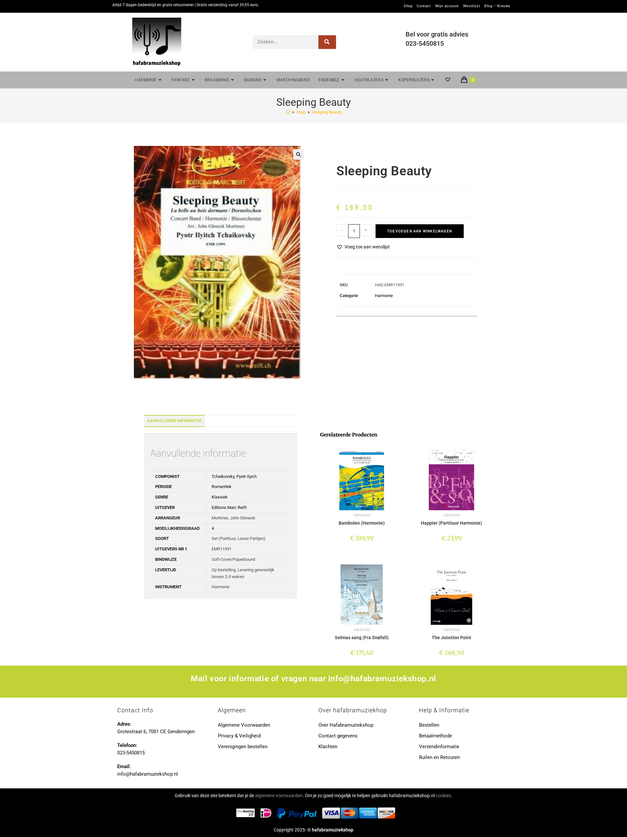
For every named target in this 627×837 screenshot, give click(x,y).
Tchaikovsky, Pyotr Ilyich (234, 476)
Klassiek (220, 497)
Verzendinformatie (439, 747)
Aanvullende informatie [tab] (174, 420)
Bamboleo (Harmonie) (362, 523)
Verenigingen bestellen (242, 747)
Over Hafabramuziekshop (345, 725)
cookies (443, 795)
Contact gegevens (338, 736)
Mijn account (447, 6)
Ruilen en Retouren (439, 757)
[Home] (288, 112)
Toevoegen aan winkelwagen (419, 231)
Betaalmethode (435, 736)
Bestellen (429, 725)
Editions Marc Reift (229, 507)
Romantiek (222, 486)
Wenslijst (471, 6)
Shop (408, 6)
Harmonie (384, 295)
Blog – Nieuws (497, 6)
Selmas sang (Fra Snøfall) (362, 637)
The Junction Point (451, 637)
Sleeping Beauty (327, 112)
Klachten (327, 747)
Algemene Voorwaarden (244, 725)
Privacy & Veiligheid (239, 736)
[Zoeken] (327, 42)
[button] (298, 154)
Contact (424, 6)
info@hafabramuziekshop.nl (382, 678)
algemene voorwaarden (279, 795)
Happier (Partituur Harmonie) (451, 523)
